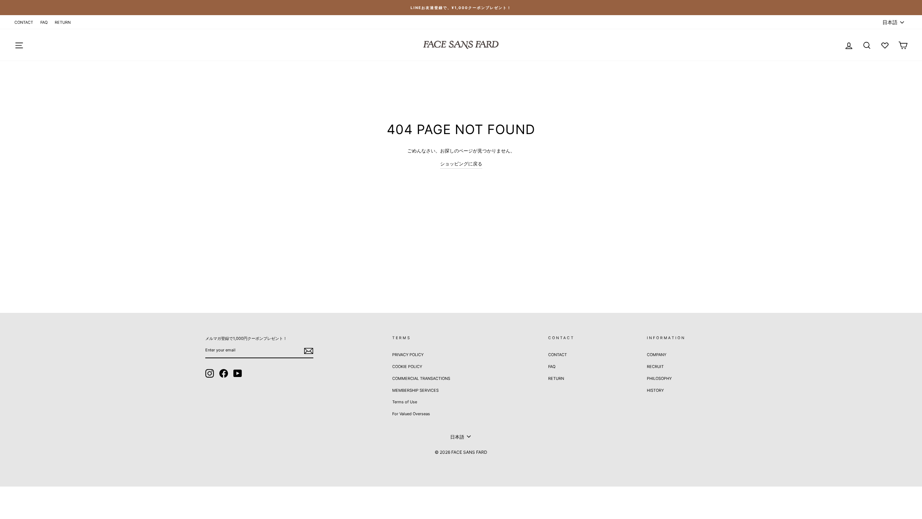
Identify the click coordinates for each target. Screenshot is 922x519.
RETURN (63, 22)
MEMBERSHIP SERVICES (415, 390)
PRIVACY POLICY (408, 354)
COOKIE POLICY (407, 366)
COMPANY (656, 354)
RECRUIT (655, 366)
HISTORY (655, 390)
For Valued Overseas (411, 413)
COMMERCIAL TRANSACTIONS (421, 378)
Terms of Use (404, 401)
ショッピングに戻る (461, 164)
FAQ (44, 22)
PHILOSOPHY (659, 378)
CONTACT (23, 22)
